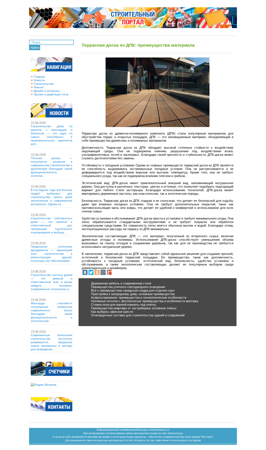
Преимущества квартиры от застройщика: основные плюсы (133, 308)
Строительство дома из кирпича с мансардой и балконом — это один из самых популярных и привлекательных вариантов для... (51, 135)
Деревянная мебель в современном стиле (121, 283)
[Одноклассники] (97, 272)
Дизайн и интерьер (46, 90)
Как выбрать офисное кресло (112, 311)
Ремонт (38, 87)
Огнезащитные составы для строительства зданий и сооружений (138, 315)
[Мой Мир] (103, 272)
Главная (39, 76)
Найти (35, 47)
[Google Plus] (109, 272)
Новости (39, 80)
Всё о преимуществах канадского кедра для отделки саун (132, 290)
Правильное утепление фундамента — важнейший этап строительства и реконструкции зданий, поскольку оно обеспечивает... (51, 253)
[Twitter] (91, 272)
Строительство (43, 83)
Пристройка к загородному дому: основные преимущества (133, 294)
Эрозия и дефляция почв (50, 94)
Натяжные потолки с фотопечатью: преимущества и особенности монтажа (144, 301)
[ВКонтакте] (85, 272)
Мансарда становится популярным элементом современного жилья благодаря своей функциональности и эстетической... (51, 312)
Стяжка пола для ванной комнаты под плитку (123, 304)
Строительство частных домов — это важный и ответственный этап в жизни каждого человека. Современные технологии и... (51, 282)
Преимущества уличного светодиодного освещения (128, 287)
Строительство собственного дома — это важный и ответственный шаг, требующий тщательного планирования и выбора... (51, 225)
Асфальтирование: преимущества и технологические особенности (138, 297)
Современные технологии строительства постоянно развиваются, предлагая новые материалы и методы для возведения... (51, 342)
